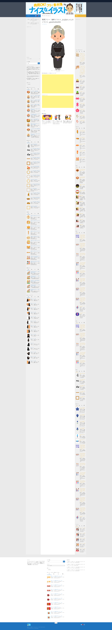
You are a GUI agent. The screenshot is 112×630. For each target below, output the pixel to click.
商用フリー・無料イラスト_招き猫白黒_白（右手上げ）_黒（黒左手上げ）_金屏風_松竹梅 (82, 204)
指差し (31, 563)
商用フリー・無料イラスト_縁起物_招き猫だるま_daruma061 (82, 193)
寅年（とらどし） (33, 95)
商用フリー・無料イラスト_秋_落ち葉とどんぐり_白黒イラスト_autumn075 (35, 150)
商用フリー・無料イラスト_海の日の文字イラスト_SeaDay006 (82, 437)
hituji (27, 561)
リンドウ (81, 407)
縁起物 (39, 95)
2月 (80, 538)
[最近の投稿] (28, 89)
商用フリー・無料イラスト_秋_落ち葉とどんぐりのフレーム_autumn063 (35, 190)
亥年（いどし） (81, 61)
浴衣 (80, 243)
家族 (31, 272)
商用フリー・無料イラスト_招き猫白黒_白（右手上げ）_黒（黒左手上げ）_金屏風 (82, 216)
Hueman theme (36, 628)
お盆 (83, 407)
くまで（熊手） (81, 169)
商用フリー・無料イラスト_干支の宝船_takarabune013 (82, 63)
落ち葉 (31, 144)
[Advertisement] (58, 83)
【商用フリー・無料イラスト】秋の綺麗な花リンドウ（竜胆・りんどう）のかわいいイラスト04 (82, 411)
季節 (35, 148)
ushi (37, 561)
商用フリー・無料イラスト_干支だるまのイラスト (82, 76)
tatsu (32, 561)
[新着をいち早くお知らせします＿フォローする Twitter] (35, 15)
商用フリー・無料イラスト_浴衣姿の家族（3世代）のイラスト (82, 303)
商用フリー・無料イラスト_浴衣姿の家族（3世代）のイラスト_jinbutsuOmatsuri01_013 (82, 294)
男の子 (36, 261)
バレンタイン (82, 538)
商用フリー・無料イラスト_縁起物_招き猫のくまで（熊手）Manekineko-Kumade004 (82, 181)
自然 (36, 144)
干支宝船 (81, 53)
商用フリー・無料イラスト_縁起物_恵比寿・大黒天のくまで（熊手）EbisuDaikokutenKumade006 (35, 93)
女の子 (81, 246)
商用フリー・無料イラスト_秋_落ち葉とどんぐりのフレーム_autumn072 (35, 163)
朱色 (37, 563)
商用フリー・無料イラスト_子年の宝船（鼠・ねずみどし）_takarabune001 (35, 106)
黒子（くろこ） (32, 303)
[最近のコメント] (35, 89)
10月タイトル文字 (82, 130)
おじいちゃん (82, 344)
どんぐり (32, 148)
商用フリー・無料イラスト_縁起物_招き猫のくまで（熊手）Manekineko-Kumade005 (82, 174)
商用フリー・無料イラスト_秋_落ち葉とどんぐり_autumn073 (82, 394)
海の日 (82, 434)
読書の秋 (32, 215)
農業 (38, 271)
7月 (80, 236)
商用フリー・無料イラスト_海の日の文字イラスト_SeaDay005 (82, 442)
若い (32, 564)
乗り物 (34, 271)
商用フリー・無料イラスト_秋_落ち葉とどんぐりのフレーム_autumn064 (35, 186)
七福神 (35, 95)
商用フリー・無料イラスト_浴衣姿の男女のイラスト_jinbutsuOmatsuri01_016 (82, 267)
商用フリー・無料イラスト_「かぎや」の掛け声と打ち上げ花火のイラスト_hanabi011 (82, 316)
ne (30, 561)
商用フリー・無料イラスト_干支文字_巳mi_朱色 (82, 123)
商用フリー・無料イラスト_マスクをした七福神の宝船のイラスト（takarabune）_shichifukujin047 (35, 136)
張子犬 (28, 563)
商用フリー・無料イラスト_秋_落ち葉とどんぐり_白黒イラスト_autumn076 (35, 146)
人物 (46, 15)
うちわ (80, 262)
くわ (38, 561)
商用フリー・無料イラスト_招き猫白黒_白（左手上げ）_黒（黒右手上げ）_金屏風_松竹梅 (82, 198)
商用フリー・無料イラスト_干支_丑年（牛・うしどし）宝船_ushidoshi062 (35, 126)
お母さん (82, 237)
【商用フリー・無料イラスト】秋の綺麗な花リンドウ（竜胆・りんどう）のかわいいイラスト (82, 431)
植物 (35, 144)
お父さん (82, 236)
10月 (36, 215)
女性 (44, 15)
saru (31, 561)
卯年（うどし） (59, 580)
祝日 (80, 434)
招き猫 (82, 170)
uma (36, 561)
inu (29, 561)
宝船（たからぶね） (33, 123)
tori (34, 561)
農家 (35, 564)
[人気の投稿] (31, 89)
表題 (33, 564)
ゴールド (31, 562)
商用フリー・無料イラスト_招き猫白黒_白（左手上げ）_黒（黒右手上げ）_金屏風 (82, 210)
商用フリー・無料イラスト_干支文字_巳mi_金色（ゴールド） (82, 117)
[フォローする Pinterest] (37, 15)
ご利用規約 (28, 84)
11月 (31, 129)
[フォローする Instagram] (38, 15)
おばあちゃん (49, 15)
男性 (81, 235)
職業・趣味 (32, 271)
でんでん (40, 561)
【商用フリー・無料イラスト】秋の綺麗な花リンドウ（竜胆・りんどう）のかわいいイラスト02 (82, 424)
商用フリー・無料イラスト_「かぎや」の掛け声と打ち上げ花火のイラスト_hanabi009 (82, 309)
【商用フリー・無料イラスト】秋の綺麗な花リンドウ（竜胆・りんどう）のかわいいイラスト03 (82, 418)
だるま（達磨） (83, 184)
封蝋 (41, 562)
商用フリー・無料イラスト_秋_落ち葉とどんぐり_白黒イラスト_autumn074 (35, 155)
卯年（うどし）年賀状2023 (54, 580)
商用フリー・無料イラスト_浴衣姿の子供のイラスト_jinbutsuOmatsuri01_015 (82, 275)
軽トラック (36, 271)
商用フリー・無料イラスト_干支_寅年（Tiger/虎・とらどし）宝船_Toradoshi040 (35, 97)
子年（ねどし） (32, 104)
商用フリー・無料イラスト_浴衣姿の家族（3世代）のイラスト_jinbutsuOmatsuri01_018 (82, 250)
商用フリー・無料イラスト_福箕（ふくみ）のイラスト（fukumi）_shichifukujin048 (35, 121)
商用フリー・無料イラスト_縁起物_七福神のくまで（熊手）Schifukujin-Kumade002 (35, 131)
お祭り (81, 263)
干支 (37, 95)
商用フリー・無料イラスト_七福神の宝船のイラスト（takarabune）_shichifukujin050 (35, 111)
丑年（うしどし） (37, 123)
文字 (35, 563)
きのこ (31, 166)
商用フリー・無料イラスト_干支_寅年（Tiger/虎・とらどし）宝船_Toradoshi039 (35, 102)
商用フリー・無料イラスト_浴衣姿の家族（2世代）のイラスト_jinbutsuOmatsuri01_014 (82, 284)
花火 (81, 243)
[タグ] (38, 89)
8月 (83, 236)
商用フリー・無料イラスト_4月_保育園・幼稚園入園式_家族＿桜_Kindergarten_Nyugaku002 (67, 121)
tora (33, 561)
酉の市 (84, 169)
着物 (42, 15)
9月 (33, 215)
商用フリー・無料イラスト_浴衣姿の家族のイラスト (82, 241)
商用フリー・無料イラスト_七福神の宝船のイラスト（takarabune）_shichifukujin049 (35, 116)
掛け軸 (33, 563)
